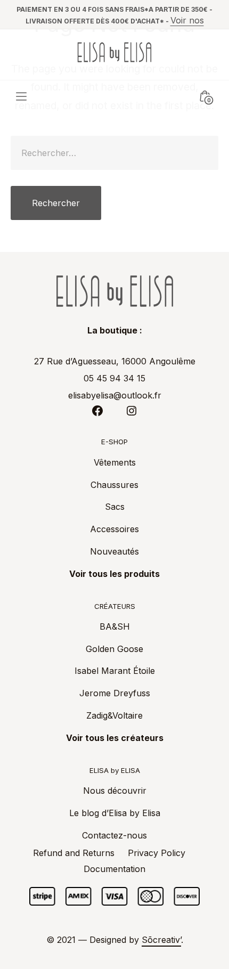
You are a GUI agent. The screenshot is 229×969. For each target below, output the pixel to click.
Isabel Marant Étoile (115, 670)
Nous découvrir (114, 790)
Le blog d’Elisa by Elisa (114, 813)
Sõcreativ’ (161, 939)
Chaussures (114, 484)
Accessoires (114, 529)
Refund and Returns (73, 853)
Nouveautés (114, 551)
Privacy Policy (156, 853)
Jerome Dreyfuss (114, 693)
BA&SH (115, 626)
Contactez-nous (114, 835)
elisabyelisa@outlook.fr (114, 395)
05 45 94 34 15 (114, 378)
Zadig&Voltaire (114, 715)
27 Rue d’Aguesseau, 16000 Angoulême (114, 361)
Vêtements (115, 462)
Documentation (114, 869)
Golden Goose (114, 649)
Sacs (115, 506)
